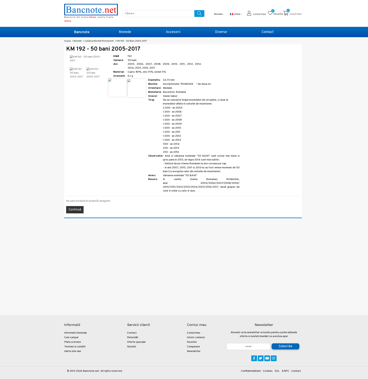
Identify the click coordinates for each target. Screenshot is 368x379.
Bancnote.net (91, 371)
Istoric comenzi (196, 337)
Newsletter (193, 351)
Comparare (193, 346)
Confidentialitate (251, 371)
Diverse (221, 32)
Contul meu (193, 333)
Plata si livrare (72, 342)
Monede (125, 32)
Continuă (75, 210)
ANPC (285, 371)
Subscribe (285, 346)
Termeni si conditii (74, 346)
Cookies (268, 371)
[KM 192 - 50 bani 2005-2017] (77, 73)
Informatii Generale (75, 333)
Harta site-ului (72, 351)
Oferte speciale (136, 342)
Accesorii (173, 32)
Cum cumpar (71, 337)
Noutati (131, 346)
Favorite (192, 342)
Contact (268, 32)
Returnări (132, 337)
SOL (277, 371)
